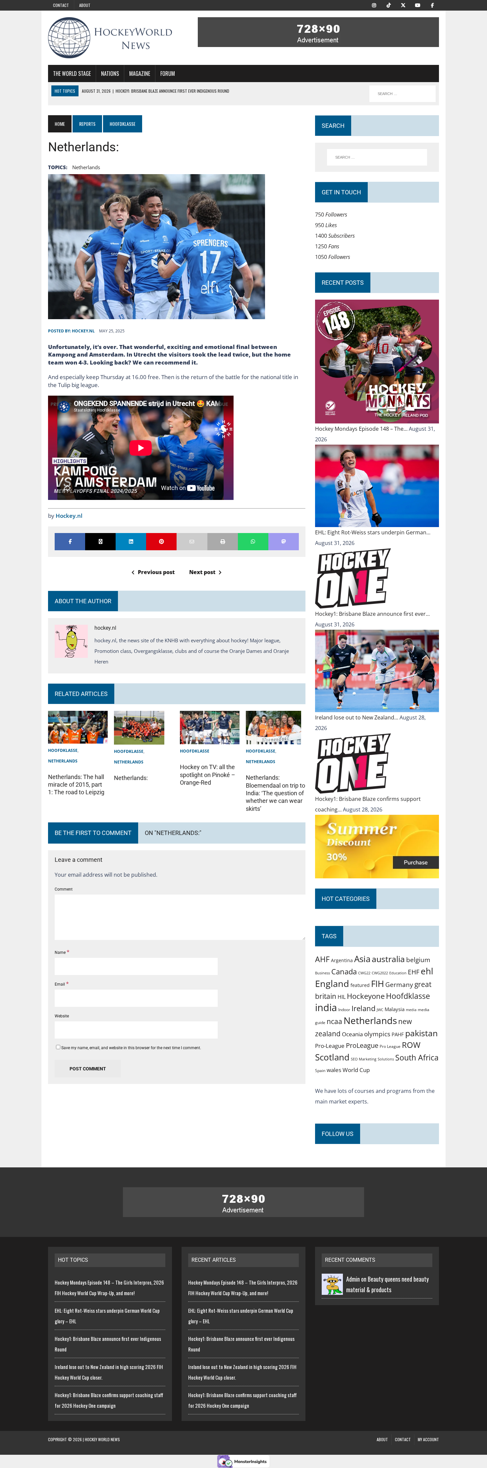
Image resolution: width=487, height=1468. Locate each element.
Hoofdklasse (63, 750)
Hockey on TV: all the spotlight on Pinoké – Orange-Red (207, 774)
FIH (377, 984)
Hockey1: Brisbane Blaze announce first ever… (372, 613)
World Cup (356, 1070)
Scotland (332, 1057)
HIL (342, 997)
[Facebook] (432, 5)
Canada (344, 971)
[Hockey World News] (110, 37)
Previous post (156, 572)
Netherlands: (131, 777)
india (326, 1007)
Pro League (390, 1046)
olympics (377, 1033)
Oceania (352, 1034)
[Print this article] (222, 541)
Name (61, 952)
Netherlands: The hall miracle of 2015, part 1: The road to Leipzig (76, 784)
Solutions (386, 1058)
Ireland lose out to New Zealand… (357, 717)
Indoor (344, 1009)
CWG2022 (380, 972)
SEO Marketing (363, 1058)
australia (388, 958)
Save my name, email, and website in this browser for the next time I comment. (131, 1048)
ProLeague (362, 1045)
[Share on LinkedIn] (131, 541)
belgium (418, 959)
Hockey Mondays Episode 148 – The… (362, 428)
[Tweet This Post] (100, 541)
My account (428, 1439)
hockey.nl (83, 331)
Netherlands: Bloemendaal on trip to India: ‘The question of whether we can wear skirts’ (275, 793)
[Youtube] (417, 5)
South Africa (417, 1057)
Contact (61, 5)
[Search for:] (377, 157)
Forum (167, 73)
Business (322, 972)
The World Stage (72, 73)
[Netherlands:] (139, 739)
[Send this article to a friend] (192, 541)
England (332, 983)
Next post (202, 572)
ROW (411, 1045)
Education (397, 972)
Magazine (139, 73)
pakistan (421, 1033)
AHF (322, 959)
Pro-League (330, 1046)
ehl (427, 971)
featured (360, 985)
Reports (87, 123)
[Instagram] (374, 5)
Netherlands (86, 167)
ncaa (334, 1021)
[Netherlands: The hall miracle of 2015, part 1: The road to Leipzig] (78, 738)
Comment (64, 889)
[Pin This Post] (161, 541)
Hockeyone (366, 996)
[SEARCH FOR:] (402, 93)
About (84, 5)
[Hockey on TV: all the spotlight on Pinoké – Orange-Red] (210, 739)
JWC (380, 1009)
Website (62, 1016)
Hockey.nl (69, 515)
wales (334, 1070)
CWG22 (364, 973)
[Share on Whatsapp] (253, 541)
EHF (413, 972)
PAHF (398, 1034)
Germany (399, 984)
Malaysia (395, 1009)
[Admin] (332, 1289)
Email (60, 984)
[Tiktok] (388, 5)
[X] (403, 5)
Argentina (342, 960)
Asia (362, 959)
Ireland (363, 1008)
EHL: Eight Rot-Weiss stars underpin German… (372, 532)
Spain (320, 1070)
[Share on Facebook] (70, 541)
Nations (110, 73)
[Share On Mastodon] (283, 541)
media (411, 1009)
